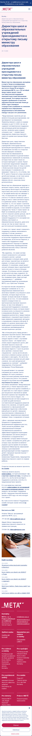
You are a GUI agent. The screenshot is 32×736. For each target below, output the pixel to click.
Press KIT (20, 678)
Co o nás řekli (21, 682)
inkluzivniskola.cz (22, 622)
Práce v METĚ (22, 696)
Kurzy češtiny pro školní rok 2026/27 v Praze (14, 572)
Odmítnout (16, 730)
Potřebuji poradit (7, 654)
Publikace (20, 660)
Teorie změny (6, 705)
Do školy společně (8, 658)
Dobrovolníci (21, 701)
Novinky (4, 16)
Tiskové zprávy (22, 680)
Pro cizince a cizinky (6, 650)
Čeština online (21, 662)
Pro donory (6, 696)
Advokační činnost (8, 680)
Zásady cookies (15, 733)
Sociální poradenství (8, 656)
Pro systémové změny (8, 676)
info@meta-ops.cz (23, 617)
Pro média (21, 675)
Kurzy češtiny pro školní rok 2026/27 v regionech (14, 579)
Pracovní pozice (22, 699)
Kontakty (5, 614)
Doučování (5, 662)
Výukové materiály (23, 658)
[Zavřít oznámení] (30, 3)
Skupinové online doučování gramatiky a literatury (14, 565)
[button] (29, 708)
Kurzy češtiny (6, 660)
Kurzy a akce (21, 656)
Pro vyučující (22, 649)
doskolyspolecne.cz (23, 620)
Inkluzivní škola (22, 654)
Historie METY (6, 699)
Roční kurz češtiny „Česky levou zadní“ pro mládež (16, 586)
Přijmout (16, 725)
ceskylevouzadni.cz (23, 624)
